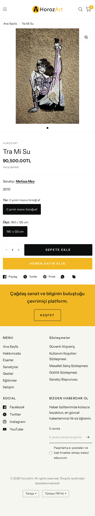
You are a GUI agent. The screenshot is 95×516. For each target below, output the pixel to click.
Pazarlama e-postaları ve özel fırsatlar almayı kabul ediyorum (71, 453)
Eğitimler (10, 380)
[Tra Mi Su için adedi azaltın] (6, 249)
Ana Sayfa (10, 23)
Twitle (33, 277)
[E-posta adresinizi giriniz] (88, 437)
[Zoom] (86, 37)
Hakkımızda (12, 353)
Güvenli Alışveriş (62, 346)
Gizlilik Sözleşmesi (63, 372)
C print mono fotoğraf (21, 209)
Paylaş (13, 277)
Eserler (8, 360)
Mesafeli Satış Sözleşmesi (68, 366)
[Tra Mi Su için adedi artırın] (18, 249)
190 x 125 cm (15, 231)
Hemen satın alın (47, 263)
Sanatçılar (10, 367)
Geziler (8, 373)
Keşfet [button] (47, 315)
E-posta (54, 428)
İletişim (8, 387)
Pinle (52, 277)
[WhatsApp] (63, 277)
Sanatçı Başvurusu (63, 379)
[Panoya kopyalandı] (75, 277)
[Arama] (80, 9)
